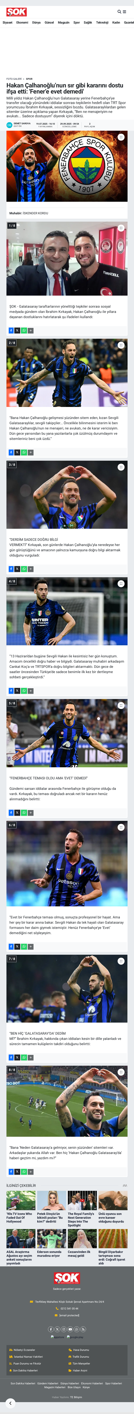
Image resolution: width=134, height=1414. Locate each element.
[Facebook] (51, 1329)
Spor (76, 22)
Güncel (49, 22)
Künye (86, 1387)
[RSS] (83, 1329)
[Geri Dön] (10, 1403)
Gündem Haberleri (47, 1383)
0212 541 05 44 (69, 1308)
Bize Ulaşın (74, 1387)
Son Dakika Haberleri (25, 1370)
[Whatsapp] (77, 1329)
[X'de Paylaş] (17, 330)
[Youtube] (70, 1329)
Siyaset (7, 22)
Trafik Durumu (81, 1356)
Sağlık (88, 22)
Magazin (63, 22)
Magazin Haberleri (54, 1387)
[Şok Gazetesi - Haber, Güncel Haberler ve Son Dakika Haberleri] (16, 12)
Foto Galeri (14, 78)
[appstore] (57, 1337)
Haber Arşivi (80, 1370)
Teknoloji (102, 22)
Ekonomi (22, 22)
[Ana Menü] (124, 12)
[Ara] (119, 12)
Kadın (116, 22)
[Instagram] (64, 1329)
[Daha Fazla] (31, 331)
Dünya (36, 22)
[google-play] (75, 1337)
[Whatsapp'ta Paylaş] (24, 330)
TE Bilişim (76, 1397)
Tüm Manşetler (81, 1363)
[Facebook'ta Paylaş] (11, 330)
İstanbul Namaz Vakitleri (28, 1356)
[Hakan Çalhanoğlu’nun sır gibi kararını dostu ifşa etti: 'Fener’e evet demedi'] (67, 166)
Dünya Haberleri (70, 1383)
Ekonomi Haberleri (92, 1383)
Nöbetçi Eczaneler (24, 1350)
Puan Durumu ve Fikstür (27, 1363)
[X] (57, 1329)
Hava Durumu (81, 1350)
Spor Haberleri (113, 1383)
